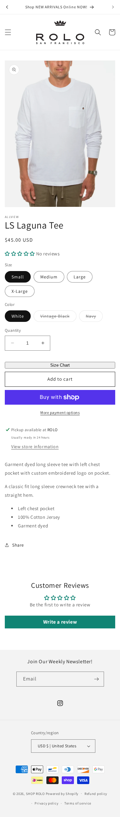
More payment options (60, 412)
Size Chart (60, 365)
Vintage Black (58, 317)
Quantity (13, 330)
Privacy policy (46, 803)
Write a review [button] (60, 622)
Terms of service (77, 803)
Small (18, 277)
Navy (94, 317)
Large (80, 277)
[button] (8, 32)
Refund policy (95, 793)
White (18, 316)
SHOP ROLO (35, 793)
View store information (35, 446)
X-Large (20, 291)
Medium (49, 277)
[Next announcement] (113, 7)
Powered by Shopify (62, 793)
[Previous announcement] (7, 7)
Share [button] (18, 545)
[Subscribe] (97, 679)
